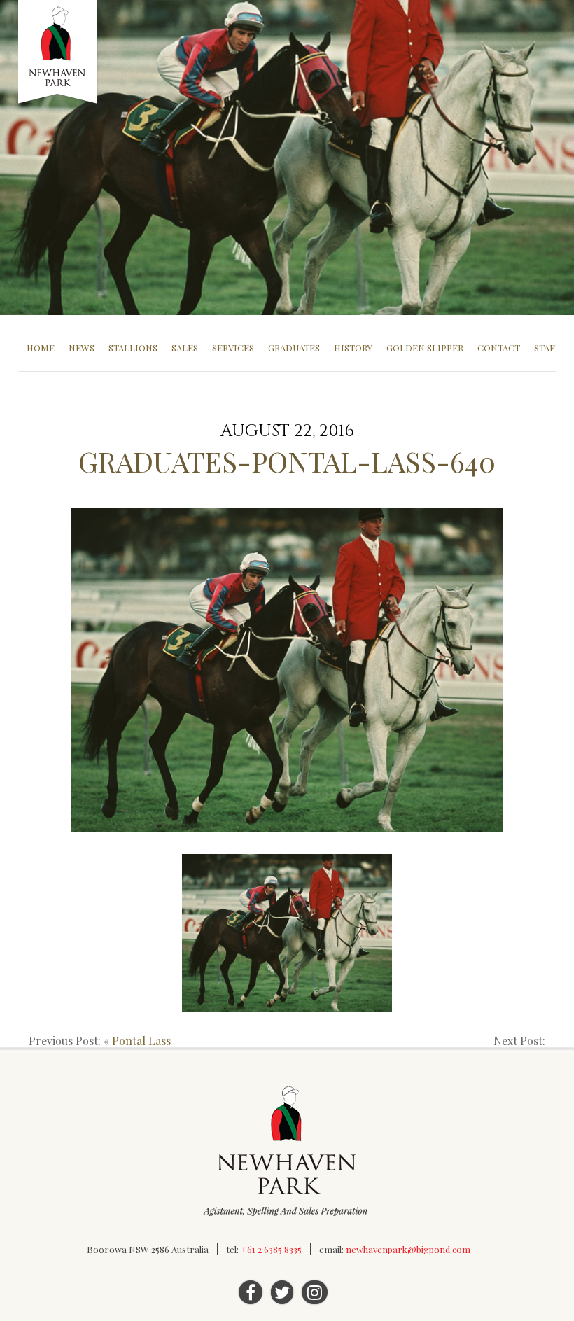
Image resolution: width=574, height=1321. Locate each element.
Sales (185, 348)
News (81, 348)
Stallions (133, 348)
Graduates (294, 348)
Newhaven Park (58, 52)
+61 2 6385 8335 (271, 1249)
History (353, 348)
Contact (498, 348)
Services (233, 348)
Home (41, 348)
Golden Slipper (424, 348)
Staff (547, 348)
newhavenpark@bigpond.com (408, 1249)
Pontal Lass (141, 1040)
